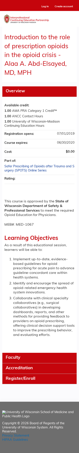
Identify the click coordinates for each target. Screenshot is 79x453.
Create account (64, 6)
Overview (15, 91)
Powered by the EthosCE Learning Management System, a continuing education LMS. (61, 450)
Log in (45, 6)
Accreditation (19, 368)
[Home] (39, 18)
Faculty (13, 358)
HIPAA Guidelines (15, 440)
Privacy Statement (15, 435)
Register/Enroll (20, 379)
